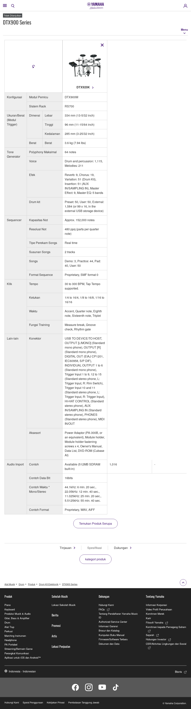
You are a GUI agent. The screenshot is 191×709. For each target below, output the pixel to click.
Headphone (10, 640)
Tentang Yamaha (155, 596)
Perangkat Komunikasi (16, 653)
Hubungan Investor (156, 639)
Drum (21, 584)
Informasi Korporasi (156, 605)
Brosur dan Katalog (109, 630)
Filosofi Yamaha (154, 622)
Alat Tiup (9, 627)
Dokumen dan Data (109, 643)
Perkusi (8, 631)
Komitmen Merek (155, 613)
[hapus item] (102, 45)
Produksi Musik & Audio (17, 613)
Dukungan (121, 548)
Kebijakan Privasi (56, 702)
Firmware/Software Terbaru (113, 639)
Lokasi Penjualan (61, 646)
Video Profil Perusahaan (159, 609)
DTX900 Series (69, 584)
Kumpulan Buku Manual (111, 635)
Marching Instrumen (15, 635)
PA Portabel (10, 644)
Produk (31, 584)
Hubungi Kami (106, 605)
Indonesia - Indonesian (22, 671)
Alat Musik (9, 584)
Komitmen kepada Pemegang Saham (166, 627)
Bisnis (178, 672)
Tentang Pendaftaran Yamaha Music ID (118, 615)
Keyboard (9, 609)
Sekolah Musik (60, 596)
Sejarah (150, 635)
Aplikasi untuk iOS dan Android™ (22, 657)
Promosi (56, 625)
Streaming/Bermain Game (18, 649)
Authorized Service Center (113, 621)
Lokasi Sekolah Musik (64, 605)
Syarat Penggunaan (33, 702)
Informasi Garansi (108, 626)
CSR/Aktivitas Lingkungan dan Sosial (166, 643)
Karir (148, 618)
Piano (7, 605)
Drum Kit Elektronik (48, 584)
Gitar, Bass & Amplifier (16, 618)
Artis (54, 636)
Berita (55, 615)
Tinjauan (65, 548)
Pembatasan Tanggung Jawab (83, 702)
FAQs (102, 609)
